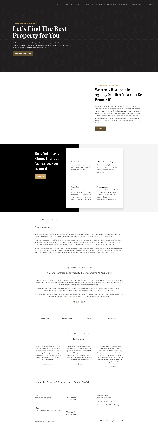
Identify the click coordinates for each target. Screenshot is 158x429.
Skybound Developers (82, 4)
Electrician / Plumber (136, 4)
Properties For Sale (67, 4)
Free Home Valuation (98, 4)
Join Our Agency (112, 4)
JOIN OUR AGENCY (79, 302)
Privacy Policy (51, 421)
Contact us (100, 128)
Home (57, 4)
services (124, 118)
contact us (40, 176)
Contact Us (123, 4)
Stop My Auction (150, 4)
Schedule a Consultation (23, 53)
